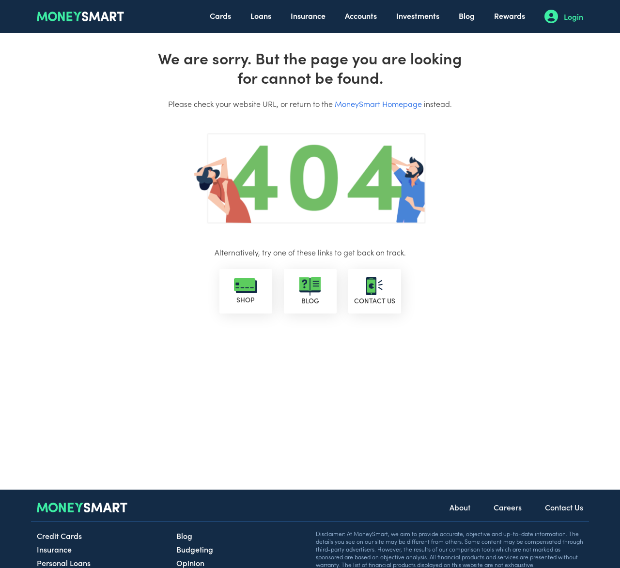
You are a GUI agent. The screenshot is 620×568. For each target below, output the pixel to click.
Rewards (509, 15)
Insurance (308, 15)
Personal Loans (64, 562)
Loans (260, 15)
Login (573, 16)
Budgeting (194, 549)
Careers (508, 507)
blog (310, 300)
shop (245, 299)
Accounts (361, 15)
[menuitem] (220, 16)
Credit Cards (59, 535)
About (460, 507)
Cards (220, 15)
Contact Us (564, 507)
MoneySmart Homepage (378, 103)
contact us (374, 300)
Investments (417, 15)
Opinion (190, 562)
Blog (467, 15)
